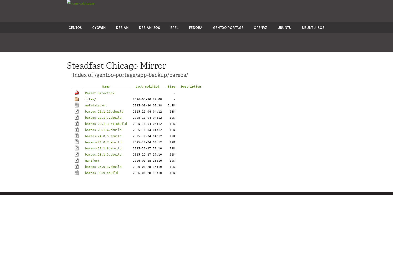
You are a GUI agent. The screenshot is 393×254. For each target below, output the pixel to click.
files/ (90, 99)
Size (171, 86)
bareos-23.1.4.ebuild (103, 130)
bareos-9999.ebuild (101, 173)
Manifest (92, 160)
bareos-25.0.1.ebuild (103, 166)
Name (106, 86)
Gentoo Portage (228, 27)
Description (191, 86)
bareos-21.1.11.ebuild (104, 111)
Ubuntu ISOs (313, 27)
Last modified (147, 86)
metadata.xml (96, 105)
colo (86, 3)
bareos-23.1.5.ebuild (103, 154)
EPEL (174, 27)
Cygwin (99, 27)
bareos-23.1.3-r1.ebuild (106, 124)
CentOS (75, 27)
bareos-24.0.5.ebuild (103, 136)
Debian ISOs (149, 27)
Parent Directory (99, 93)
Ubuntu (285, 27)
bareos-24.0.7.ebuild (103, 142)
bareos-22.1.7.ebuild (103, 117)
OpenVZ (260, 27)
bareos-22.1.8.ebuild (103, 148)
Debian (122, 27)
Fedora (196, 27)
